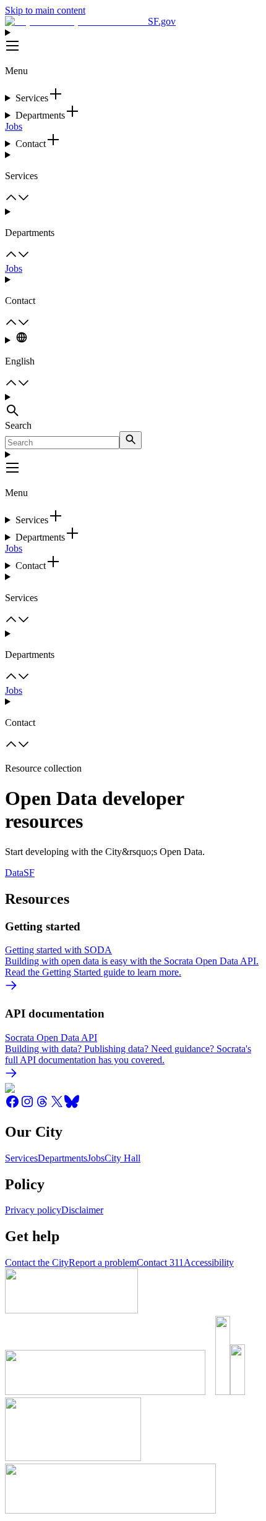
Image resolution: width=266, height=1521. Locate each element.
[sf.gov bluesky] (71, 1105)
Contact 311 (160, 1262)
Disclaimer (82, 1210)
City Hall (122, 1158)
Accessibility (209, 1262)
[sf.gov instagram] (27, 1105)
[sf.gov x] (56, 1105)
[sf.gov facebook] (12, 1105)
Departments (62, 1158)
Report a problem (103, 1262)
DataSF (20, 872)
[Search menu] (133, 406)
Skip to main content (45, 10)
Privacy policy (33, 1210)
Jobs (13, 126)
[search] (130, 440)
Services (21, 1158)
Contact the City (37, 1262)
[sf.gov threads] (42, 1105)
